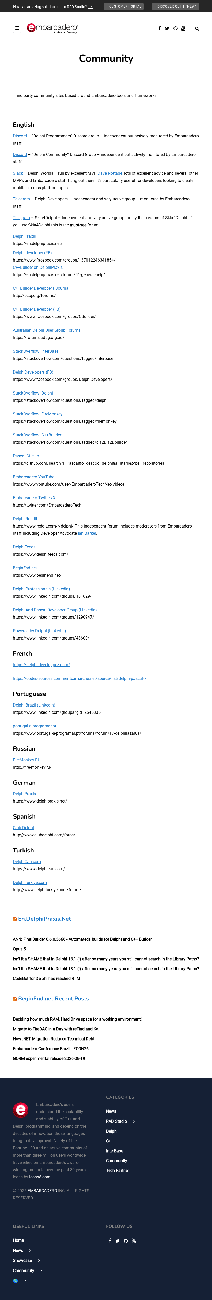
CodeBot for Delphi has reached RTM (46, 978)
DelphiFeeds (24, 547)
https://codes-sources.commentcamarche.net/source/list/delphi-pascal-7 (79, 678)
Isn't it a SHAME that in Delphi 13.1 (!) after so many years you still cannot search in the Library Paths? (106, 958)
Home (18, 1240)
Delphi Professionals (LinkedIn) (41, 588)
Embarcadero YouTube (33, 476)
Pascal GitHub (26, 456)
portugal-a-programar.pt (34, 726)
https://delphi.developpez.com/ (41, 664)
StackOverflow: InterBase (35, 351)
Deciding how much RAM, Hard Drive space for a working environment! (77, 1019)
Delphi (112, 1131)
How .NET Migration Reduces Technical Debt (53, 1038)
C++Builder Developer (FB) (37, 309)
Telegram (21, 199)
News (111, 1111)
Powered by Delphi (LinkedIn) (39, 630)
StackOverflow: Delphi (33, 393)
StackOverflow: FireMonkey (38, 414)
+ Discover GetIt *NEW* (175, 6)
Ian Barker (87, 533)
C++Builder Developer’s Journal (41, 288)
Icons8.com (39, 1177)
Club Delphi (23, 827)
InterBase (114, 1150)
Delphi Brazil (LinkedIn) (34, 705)
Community (116, 1160)
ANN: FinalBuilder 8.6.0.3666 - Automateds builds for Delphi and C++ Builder (82, 939)
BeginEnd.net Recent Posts (53, 998)
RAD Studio (116, 1121)
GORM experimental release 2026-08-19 (49, 1058)
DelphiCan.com (27, 861)
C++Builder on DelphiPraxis (38, 267)
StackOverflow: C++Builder (37, 435)
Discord (20, 135)
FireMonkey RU (26, 759)
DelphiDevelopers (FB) (33, 372)
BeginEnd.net (25, 568)
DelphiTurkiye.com (30, 882)
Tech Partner (117, 1170)
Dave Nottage (109, 173)
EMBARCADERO (42, 1190)
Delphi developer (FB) (32, 252)
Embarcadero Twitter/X (34, 497)
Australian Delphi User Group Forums (46, 330)
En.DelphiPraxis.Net (44, 919)
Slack (18, 173)
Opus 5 (19, 949)
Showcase (22, 1260)
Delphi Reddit (25, 518)
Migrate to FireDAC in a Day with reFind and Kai (56, 1029)
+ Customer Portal (123, 6)
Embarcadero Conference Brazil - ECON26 (51, 1048)
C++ (109, 1141)
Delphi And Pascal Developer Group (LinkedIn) (55, 609)
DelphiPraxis (24, 236)
